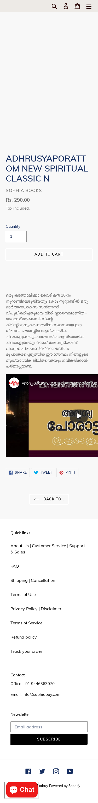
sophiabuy (40, 786)
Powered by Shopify (64, 786)
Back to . (53, 499)
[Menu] (89, 6)
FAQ (14, 566)
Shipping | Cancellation (32, 580)
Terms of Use (23, 594)
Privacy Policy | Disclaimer (35, 608)
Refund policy (23, 637)
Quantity (13, 226)
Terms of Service (26, 622)
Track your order (26, 651)
